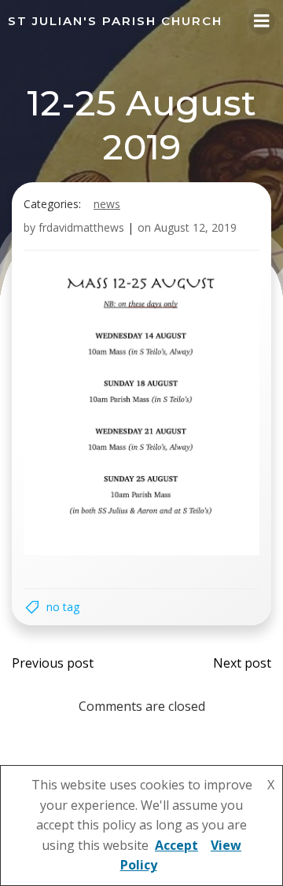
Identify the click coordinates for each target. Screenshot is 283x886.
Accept (176, 845)
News (107, 203)
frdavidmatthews (81, 227)
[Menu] (261, 21)
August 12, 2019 (195, 227)
